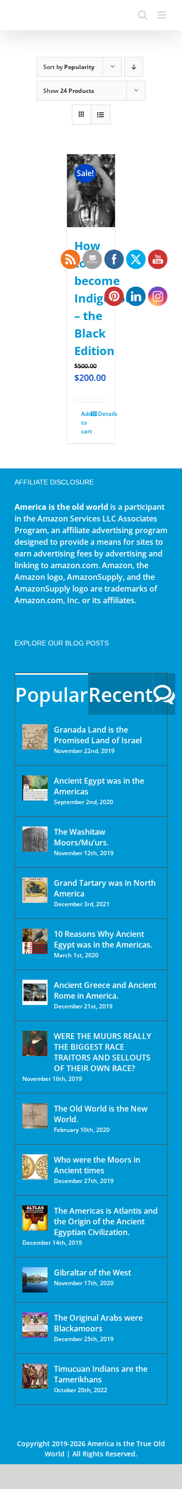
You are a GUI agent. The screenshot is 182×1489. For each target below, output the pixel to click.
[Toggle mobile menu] (162, 15)
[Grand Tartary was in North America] (35, 890)
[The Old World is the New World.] (35, 1116)
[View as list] (100, 114)
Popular (51, 694)
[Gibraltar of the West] (35, 1279)
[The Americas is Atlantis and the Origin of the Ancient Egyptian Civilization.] (35, 1218)
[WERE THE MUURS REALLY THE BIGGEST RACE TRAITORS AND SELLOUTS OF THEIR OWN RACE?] (35, 1043)
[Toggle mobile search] (143, 15)
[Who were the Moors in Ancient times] (35, 1167)
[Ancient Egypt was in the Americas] (35, 788)
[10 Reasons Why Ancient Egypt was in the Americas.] (35, 941)
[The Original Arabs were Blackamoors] (35, 1325)
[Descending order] (133, 67)
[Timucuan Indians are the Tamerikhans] (35, 1376)
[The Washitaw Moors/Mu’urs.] (35, 839)
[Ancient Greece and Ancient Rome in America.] (35, 992)
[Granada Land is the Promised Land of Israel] (35, 737)
